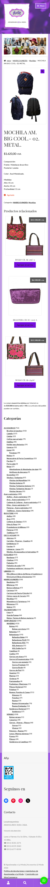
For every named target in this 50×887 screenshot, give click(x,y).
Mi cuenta (8, 883)
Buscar (25, 883)
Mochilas (32, 61)
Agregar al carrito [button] (25, 265)
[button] (42, 71)
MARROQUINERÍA (20, 61)
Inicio (9, 61)
